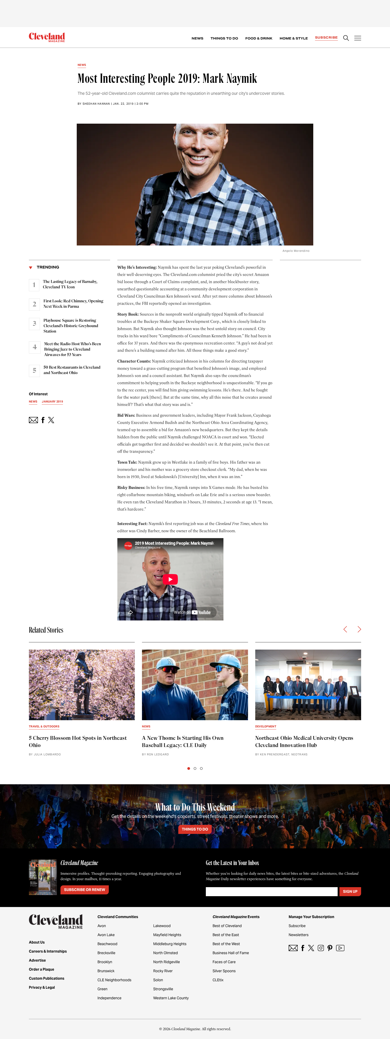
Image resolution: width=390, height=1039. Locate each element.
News (197, 38)
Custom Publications (46, 978)
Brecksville (106, 953)
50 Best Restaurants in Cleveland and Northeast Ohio (72, 370)
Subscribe (326, 37)
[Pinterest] (329, 948)
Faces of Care (224, 962)
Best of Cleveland (227, 925)
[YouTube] (340, 948)
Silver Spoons (224, 971)
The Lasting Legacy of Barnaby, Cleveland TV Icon (70, 284)
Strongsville (163, 989)
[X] (311, 948)
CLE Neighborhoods (114, 980)
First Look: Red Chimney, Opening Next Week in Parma (73, 304)
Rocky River (163, 971)
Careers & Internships (48, 951)
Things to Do (224, 38)
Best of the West (226, 944)
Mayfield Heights (167, 935)
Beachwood (107, 944)
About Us (37, 942)
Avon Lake (106, 935)
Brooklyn (105, 962)
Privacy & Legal (42, 987)
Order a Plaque (41, 969)
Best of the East (226, 935)
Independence (109, 998)
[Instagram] (321, 948)
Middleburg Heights (169, 944)
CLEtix (218, 980)
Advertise (37, 960)
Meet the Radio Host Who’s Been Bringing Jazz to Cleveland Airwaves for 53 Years (72, 349)
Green (102, 989)
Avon (102, 925)
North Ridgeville (166, 962)
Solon (158, 980)
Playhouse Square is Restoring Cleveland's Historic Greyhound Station (71, 326)
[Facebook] (302, 948)
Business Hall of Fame (231, 953)
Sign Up (350, 891)
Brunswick (106, 971)
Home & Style (294, 38)
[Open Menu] (357, 38)
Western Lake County (171, 998)
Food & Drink (258, 38)
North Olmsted (165, 953)
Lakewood (162, 925)
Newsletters (299, 935)
